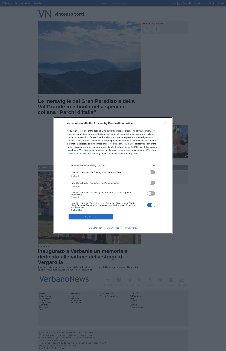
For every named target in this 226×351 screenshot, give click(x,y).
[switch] (151, 172)
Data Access (113, 228)
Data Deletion (95, 228)
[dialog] (113, 176)
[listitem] (113, 165)
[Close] (166, 123)
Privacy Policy (130, 228)
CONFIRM (91, 217)
